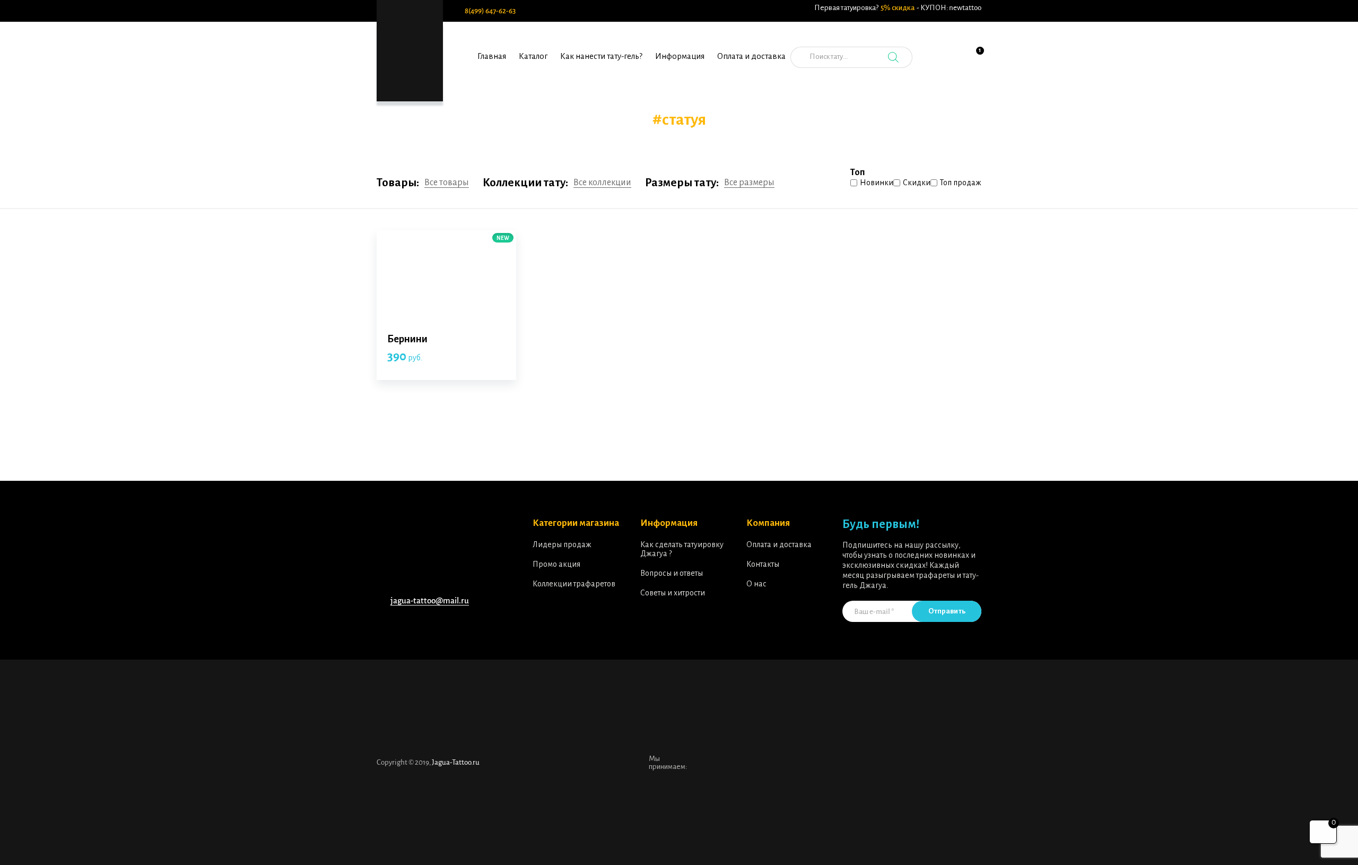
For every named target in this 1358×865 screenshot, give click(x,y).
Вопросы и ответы (671, 573)
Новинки (876, 182)
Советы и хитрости (672, 593)
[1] (973, 63)
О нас (756, 583)
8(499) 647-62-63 (490, 11)
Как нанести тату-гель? (601, 55)
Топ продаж (960, 182)
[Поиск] (893, 57)
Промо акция (556, 564)
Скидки (916, 182)
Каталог (533, 55)
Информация (679, 55)
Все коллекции (602, 182)
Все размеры (749, 182)
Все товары (446, 182)
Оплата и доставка (751, 55)
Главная (491, 55)
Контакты (762, 564)
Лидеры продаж (562, 544)
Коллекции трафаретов (574, 583)
